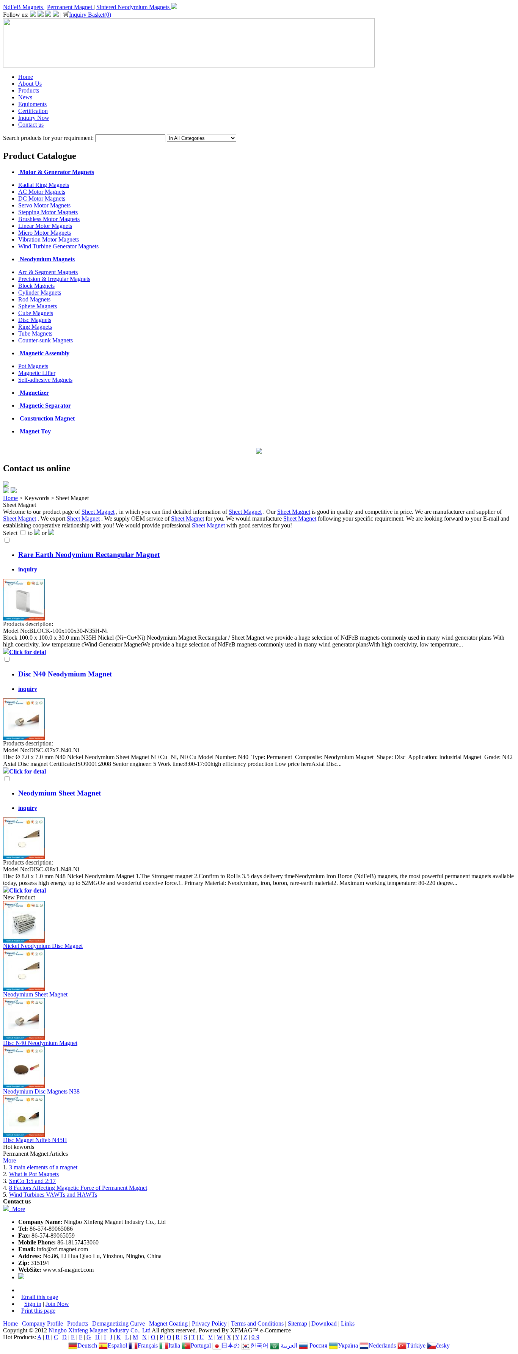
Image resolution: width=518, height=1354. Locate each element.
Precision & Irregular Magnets (54, 279)
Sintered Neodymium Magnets (133, 7)
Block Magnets (36, 285)
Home (25, 77)
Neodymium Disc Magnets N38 (41, 1091)
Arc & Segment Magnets (48, 272)
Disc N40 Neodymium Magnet (40, 1043)
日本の (230, 1345)
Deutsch (87, 1345)
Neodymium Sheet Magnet (35, 994)
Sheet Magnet (98, 511)
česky (443, 1345)
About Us (30, 83)
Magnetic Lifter (36, 373)
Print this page (38, 1310)
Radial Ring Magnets (43, 185)
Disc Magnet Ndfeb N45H (35, 1140)
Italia (174, 1345)
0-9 (255, 1337)
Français (148, 1345)
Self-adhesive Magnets (45, 380)
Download (324, 1323)
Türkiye (416, 1345)
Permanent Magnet (70, 7)
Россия (317, 1345)
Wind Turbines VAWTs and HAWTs (53, 1194)
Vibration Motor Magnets (48, 239)
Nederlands (382, 1345)
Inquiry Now (33, 118)
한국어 (259, 1345)
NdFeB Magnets (23, 7)
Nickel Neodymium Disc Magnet (43, 946)
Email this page (39, 1297)
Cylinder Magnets (39, 292)
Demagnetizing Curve (118, 1323)
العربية (288, 1345)
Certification (33, 111)
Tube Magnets (35, 333)
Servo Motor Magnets (44, 205)
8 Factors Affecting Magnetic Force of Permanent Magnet (78, 1188)
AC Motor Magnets (41, 191)
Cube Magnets (35, 313)
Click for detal (27, 652)
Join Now (57, 1304)
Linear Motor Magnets (45, 226)
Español (117, 1345)
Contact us (31, 124)
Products (28, 90)
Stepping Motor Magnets (48, 212)
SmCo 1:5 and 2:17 (32, 1181)
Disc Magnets (34, 320)
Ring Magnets (35, 326)
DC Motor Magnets (41, 198)
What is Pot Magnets (34, 1174)
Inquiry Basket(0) (90, 14)
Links (348, 1323)
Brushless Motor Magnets (49, 219)
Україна (348, 1345)
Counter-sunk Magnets (45, 340)
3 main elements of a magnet (43, 1167)
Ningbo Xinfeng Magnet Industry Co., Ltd (100, 1330)
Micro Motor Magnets (44, 232)
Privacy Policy (209, 1323)
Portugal (201, 1345)
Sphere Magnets (37, 306)
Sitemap (297, 1323)
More (9, 1160)
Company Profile (42, 1323)
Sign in (32, 1304)
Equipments (32, 104)
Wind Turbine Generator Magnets (58, 246)
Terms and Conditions (257, 1323)
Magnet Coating (168, 1323)
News (25, 97)
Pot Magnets (33, 366)
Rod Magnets (34, 299)
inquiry (27, 569)
